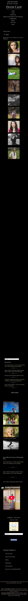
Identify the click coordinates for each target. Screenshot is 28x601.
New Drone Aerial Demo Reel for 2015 (14, 375)
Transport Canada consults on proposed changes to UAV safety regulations (14, 380)
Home (13, 11)
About (13, 20)
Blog (13, 24)
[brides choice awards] (14, 530)
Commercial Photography (9, 438)
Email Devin (14, 392)
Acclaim (13, 22)
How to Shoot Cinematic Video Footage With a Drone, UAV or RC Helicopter (14, 371)
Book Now (12, 3)
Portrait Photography (9, 413)
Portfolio (13, 14)
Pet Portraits (6, 426)
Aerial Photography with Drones (13, 16)
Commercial (13, 18)
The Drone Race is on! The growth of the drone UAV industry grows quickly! (15, 365)
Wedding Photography (8, 401)
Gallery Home (6, 31)
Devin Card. (19, 583)
